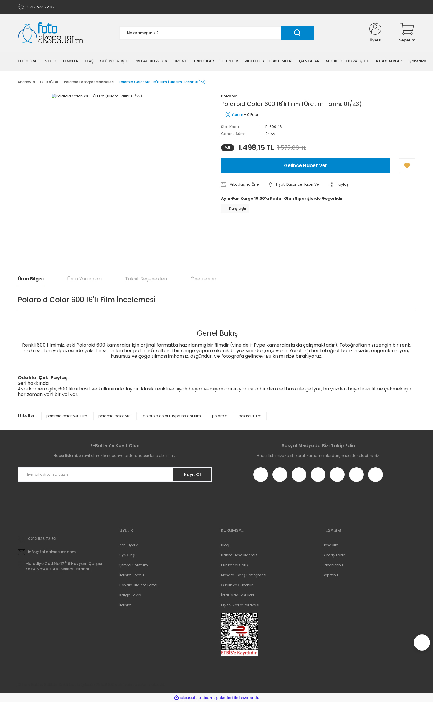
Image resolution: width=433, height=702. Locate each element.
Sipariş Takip (334, 555)
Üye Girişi (127, 555)
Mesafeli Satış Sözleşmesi (243, 575)
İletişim (125, 605)
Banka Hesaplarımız (239, 555)
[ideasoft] (185, 698)
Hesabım (331, 545)
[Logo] (50, 33)
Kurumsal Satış (234, 565)
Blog (225, 545)
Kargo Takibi (130, 595)
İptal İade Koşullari (237, 595)
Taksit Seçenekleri (146, 278)
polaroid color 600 (115, 415)
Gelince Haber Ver (305, 165)
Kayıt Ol (192, 475)
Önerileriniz (203, 278)
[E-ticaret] (216, 698)
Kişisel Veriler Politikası (240, 605)
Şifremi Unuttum (133, 565)
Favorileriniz (333, 565)
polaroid (219, 415)
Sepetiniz (330, 575)
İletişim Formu (131, 575)
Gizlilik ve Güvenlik (237, 585)
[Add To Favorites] (407, 165)
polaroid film (250, 415)
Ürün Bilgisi (31, 278)
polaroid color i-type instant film (172, 415)
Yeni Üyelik (128, 545)
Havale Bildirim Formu (139, 585)
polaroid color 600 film (66, 415)
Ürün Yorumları (84, 278)
